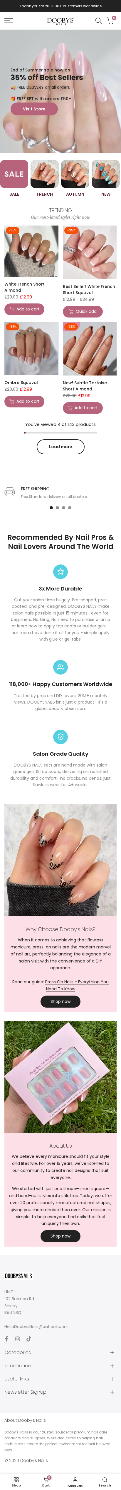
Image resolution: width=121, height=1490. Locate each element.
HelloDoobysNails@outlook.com (36, 1326)
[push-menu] (8, 21)
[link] (60, 91)
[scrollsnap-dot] (51, 507)
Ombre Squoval (21, 382)
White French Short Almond (24, 287)
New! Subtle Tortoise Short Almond (85, 386)
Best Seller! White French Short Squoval (89, 290)
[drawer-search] (98, 21)
